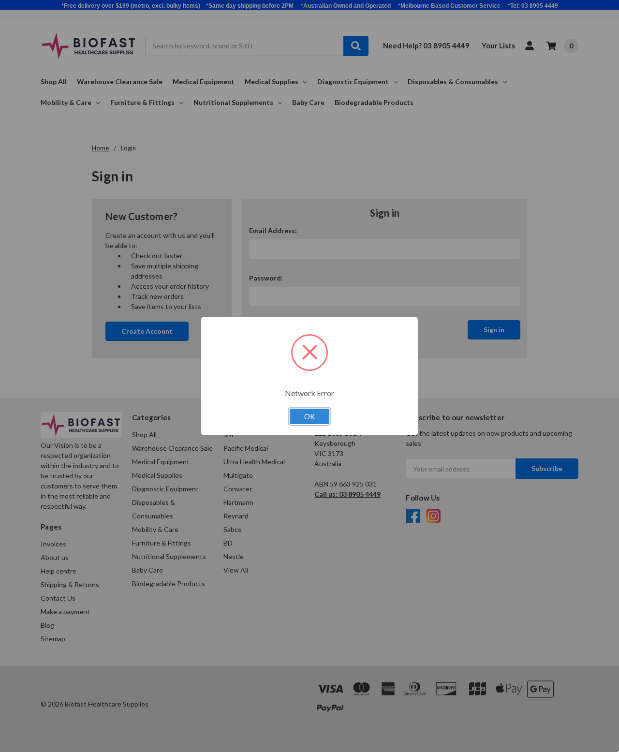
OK (309, 416)
